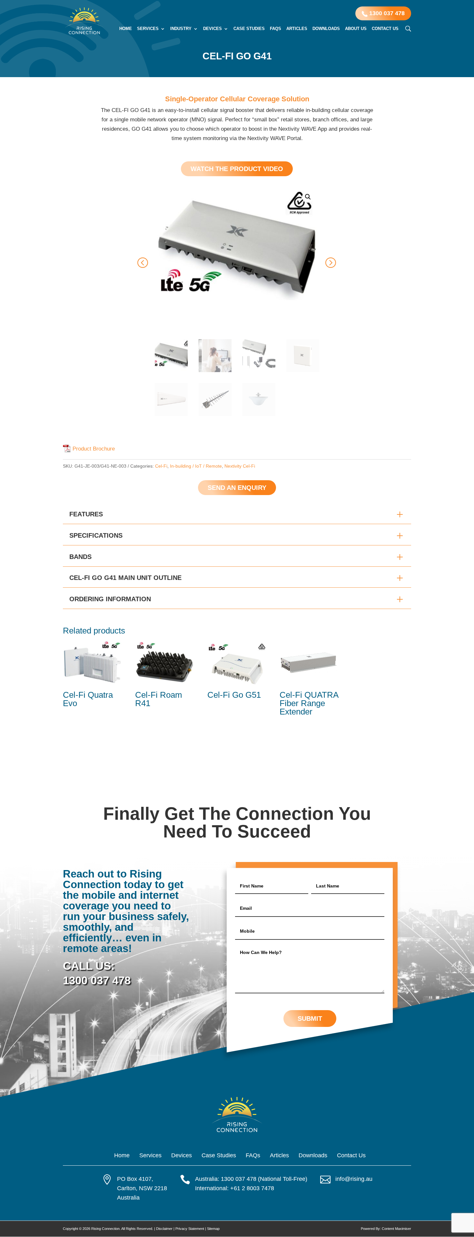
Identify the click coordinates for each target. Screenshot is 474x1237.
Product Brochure (94, 449)
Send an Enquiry (237, 487)
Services (148, 28)
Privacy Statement (189, 1229)
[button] (308, 197)
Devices (212, 28)
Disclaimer (164, 1229)
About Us (356, 28)
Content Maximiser (396, 1229)
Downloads (326, 28)
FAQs (275, 28)
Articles (296, 28)
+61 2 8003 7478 (252, 1188)
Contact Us (385, 28)
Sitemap (213, 1229)
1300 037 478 (386, 13)
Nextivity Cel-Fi (239, 466)
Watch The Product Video (237, 168)
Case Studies (249, 28)
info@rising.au (353, 1179)
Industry (181, 28)
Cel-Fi (161, 466)
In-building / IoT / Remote (196, 466)
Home (125, 28)
